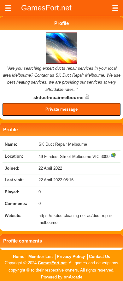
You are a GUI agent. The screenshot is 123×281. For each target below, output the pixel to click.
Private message (61, 109)
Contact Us (99, 256)
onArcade (73, 277)
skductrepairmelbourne (59, 97)
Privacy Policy (71, 256)
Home (18, 256)
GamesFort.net (52, 263)
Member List (40, 256)
